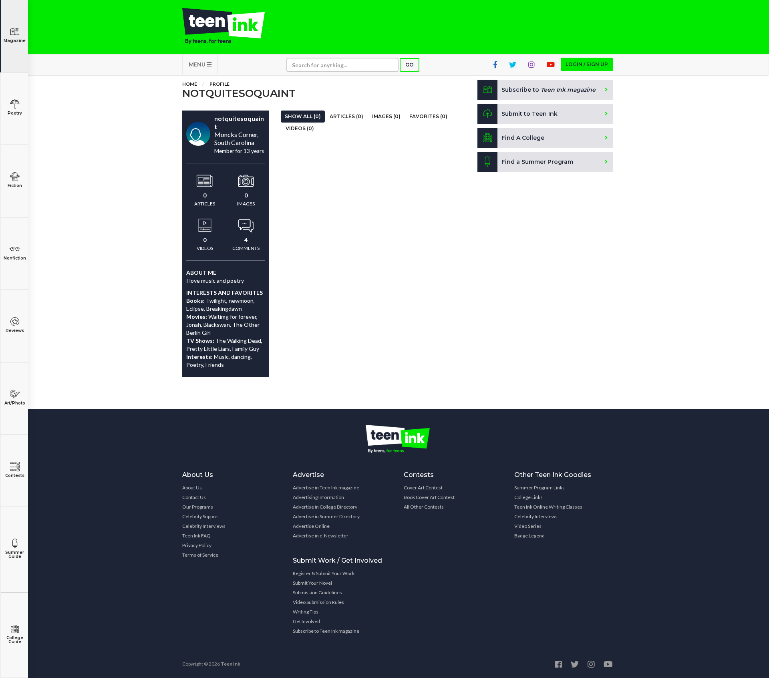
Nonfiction (15, 258)
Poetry (15, 113)
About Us (192, 488)
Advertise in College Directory (325, 507)
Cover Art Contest (423, 488)
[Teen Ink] (231, 26)
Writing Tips (305, 612)
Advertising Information (318, 497)
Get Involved (306, 621)
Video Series (528, 526)
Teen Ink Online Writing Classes (548, 507)
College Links (528, 497)
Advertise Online (311, 526)
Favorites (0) (428, 116)
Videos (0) (300, 128)
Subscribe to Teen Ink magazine (326, 631)
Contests (14, 475)
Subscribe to (548, 89)
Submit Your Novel (312, 583)
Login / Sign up (587, 64)
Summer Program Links (539, 488)
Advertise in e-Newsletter (320, 536)
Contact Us (194, 497)
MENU (198, 64)
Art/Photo (14, 403)
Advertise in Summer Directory (326, 516)
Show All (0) (303, 116)
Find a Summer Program (537, 161)
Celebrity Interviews (203, 526)
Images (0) (386, 116)
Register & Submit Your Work (323, 573)
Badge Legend (529, 536)
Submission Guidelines (317, 592)
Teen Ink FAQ (196, 536)
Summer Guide (14, 554)
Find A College (522, 137)
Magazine (15, 40)
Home (189, 84)
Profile (219, 84)
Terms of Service (200, 555)
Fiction (15, 185)
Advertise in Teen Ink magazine (326, 488)
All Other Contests (424, 507)
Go (409, 65)
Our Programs (197, 507)
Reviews (15, 330)
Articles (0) (346, 116)
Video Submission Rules (318, 602)
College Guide (14, 639)
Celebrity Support (200, 516)
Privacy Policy (196, 545)
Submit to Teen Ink (529, 113)
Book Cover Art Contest (429, 497)
